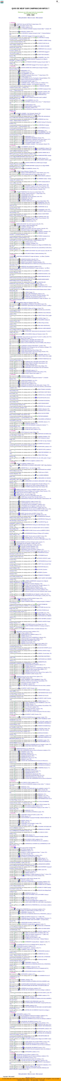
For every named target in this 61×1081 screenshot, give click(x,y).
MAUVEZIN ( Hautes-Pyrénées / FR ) (36, 588)
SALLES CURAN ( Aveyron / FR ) (33, 1066)
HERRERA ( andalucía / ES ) (31, 988)
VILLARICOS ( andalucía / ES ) (33, 504)
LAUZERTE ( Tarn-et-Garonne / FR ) (37, 186)
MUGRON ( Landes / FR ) (43, 740)
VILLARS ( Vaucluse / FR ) (34, 1060)
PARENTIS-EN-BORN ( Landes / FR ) (34, 717)
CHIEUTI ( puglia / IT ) (24, 338)
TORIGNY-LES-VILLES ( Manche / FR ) (33, 637)
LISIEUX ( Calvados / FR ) (26, 171)
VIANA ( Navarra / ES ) (26, 76)
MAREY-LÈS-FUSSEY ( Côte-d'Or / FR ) (30, 224)
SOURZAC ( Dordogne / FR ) (27, 227)
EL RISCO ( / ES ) (35, 1022)
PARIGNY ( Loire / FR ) (26, 759)
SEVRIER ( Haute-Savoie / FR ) (34, 75)
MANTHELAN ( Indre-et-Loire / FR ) (29, 757)
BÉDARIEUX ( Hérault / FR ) (30, 114)
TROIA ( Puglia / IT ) (30, 292)
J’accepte (41, 1080)
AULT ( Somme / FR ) (24, 25)
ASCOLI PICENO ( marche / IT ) (31, 542)
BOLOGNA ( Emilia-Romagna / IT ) (29, 754)
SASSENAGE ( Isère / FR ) (27, 195)
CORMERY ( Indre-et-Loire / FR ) (28, 949)
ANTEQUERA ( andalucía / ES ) (28, 974)
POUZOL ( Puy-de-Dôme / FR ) (34, 680)
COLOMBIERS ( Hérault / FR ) (28, 146)
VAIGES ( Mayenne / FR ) (31, 364)
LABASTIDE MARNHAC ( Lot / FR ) (29, 380)
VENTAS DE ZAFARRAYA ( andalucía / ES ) (33, 1056)
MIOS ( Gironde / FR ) (43, 789)
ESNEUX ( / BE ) (33, 937)
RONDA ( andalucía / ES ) (43, 995)
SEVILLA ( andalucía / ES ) (34, 460)
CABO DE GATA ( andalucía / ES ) (29, 383)
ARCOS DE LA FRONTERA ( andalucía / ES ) (35, 881)
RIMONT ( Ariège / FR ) (30, 468)
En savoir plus (34, 1080)
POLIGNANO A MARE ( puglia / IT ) (29, 81)
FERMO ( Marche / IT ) (26, 636)
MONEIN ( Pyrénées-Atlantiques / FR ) (29, 548)
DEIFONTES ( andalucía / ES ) (32, 549)
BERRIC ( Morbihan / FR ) (27, 979)
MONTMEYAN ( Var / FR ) (35, 775)
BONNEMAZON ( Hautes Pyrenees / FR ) (33, 491)
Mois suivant (39, 17)
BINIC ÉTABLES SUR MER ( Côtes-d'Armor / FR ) (32, 341)
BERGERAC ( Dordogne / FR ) (36, 347)
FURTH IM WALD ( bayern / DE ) (29, 598)
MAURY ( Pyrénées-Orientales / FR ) (33, 262)
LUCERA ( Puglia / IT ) (43, 318)
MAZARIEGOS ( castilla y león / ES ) (34, 507)
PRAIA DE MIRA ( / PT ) (32, 639)
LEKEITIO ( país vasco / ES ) (44, 1024)
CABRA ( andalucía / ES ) (27, 27)
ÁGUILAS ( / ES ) (44, 1064)
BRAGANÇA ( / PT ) (25, 70)
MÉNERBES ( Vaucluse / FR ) (28, 912)
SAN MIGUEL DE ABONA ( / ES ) (31, 1021)
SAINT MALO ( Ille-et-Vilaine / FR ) (31, 350)
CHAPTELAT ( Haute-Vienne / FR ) (29, 24)
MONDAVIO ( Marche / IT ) (27, 850)
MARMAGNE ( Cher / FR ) (27, 198)
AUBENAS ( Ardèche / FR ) (27, 753)
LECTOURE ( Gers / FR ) (26, 599)
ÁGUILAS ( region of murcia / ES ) (31, 501)
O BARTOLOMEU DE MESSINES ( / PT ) (35, 984)
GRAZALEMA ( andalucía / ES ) (30, 922)
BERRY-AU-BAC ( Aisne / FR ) (31, 489)
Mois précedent (23, 17)
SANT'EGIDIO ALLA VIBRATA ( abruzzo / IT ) (31, 634)
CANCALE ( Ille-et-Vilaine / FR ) (32, 339)
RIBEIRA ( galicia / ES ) (34, 643)
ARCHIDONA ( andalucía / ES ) (32, 1017)
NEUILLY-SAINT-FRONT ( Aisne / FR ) (35, 172)
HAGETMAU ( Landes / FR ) (30, 640)
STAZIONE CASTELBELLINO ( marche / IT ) (35, 788)
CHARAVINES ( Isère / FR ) (31, 196)
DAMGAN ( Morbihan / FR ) (27, 376)
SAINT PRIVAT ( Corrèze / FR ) (38, 1041)
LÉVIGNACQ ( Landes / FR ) (35, 811)
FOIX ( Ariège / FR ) (30, 432)
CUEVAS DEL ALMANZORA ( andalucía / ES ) (33, 750)
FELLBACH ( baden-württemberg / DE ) (27, 225)
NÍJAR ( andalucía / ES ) (28, 382)
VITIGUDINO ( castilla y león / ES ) (33, 506)
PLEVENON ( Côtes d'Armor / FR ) (36, 371)
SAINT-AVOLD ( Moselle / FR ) (28, 878)
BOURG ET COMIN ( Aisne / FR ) (34, 852)
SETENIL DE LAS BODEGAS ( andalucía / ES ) (32, 1015)
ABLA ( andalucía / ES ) (30, 260)
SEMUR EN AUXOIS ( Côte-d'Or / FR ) (29, 259)
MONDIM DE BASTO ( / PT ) (27, 756)
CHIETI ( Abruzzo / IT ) (37, 483)
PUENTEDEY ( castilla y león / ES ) (34, 336)
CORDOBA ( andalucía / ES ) (34, 82)
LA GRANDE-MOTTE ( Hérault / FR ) (31, 944)
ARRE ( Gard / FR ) (25, 822)
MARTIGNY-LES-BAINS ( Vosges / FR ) (35, 385)
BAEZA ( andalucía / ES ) (33, 106)
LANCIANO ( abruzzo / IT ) (27, 348)
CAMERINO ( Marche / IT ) (44, 767)
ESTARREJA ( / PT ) (42, 285)
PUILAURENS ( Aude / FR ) (28, 302)
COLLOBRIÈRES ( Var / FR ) (27, 73)
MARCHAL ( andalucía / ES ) (31, 266)
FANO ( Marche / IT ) (26, 816)
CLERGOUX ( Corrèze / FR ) (33, 345)
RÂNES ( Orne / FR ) (44, 614)
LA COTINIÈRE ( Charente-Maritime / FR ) (35, 78)
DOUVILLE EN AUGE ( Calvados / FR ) (30, 682)
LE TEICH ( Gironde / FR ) (44, 804)
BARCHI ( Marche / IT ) (26, 820)
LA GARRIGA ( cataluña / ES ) (28, 684)
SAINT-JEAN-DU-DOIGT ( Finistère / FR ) (34, 351)
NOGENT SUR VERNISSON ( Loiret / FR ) (35, 1001)
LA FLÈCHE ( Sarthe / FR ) (44, 728)
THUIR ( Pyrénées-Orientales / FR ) (37, 485)
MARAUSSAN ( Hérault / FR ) (26, 748)
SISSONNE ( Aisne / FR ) (29, 495)
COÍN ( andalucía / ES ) (24, 633)
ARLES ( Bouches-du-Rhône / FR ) (31, 79)
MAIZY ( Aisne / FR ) (27, 492)
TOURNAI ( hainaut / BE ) (37, 486)
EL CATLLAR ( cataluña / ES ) (32, 707)
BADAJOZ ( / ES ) (25, 786)
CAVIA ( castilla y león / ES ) (33, 174)
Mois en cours (31, 17)
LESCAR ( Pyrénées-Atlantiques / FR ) (29, 546)
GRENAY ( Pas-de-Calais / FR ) (28, 642)
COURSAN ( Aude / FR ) (26, 199)
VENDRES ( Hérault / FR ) (33, 84)
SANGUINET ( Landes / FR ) (32, 814)
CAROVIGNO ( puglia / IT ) (33, 36)
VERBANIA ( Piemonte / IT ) (36, 918)
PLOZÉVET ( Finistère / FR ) (33, 673)
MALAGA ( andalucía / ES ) (31, 855)
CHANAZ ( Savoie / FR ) (26, 72)
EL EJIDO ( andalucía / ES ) (29, 782)
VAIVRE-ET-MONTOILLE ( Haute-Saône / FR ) (30, 192)
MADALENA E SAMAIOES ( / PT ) (38, 139)
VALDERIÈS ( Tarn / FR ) (43, 57)
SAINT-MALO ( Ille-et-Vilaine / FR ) (36, 366)
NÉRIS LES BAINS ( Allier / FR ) (32, 910)
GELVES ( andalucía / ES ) (27, 880)
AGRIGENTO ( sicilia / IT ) (33, 924)
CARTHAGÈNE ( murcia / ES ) (31, 503)
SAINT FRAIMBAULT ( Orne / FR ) (33, 679)
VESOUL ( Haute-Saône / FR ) (33, 193)
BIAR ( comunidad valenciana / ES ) (36, 628)
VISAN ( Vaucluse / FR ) (31, 241)
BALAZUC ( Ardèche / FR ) (27, 31)
